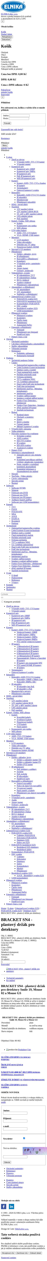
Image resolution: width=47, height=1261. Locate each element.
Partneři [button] (9, 504)
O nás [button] (8, 573)
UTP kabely (22, 724)
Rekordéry (10, 675)
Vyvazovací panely (24, 788)
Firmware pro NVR (19, 495)
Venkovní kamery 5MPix (27, 637)
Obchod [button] (9, 339)
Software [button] (10, 485)
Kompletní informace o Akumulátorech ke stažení (27, 470)
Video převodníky (24, 242)
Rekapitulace (7, 37)
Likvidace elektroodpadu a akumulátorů (27, 344)
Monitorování (22, 200)
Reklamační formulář (25, 356)
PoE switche (22, 774)
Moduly (20, 868)
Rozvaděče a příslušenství (27, 259)
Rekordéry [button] (15, 193)
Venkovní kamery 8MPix (27, 639)
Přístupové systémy (25, 315)
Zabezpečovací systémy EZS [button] (23, 296)
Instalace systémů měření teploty (30, 398)
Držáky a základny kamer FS (29, 762)
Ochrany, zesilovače (25, 270)
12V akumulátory (24, 292)
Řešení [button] (14, 412)
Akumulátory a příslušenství (17, 821)
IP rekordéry (22, 197)
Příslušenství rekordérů (26, 202)
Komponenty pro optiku (27, 226)
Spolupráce (11, 587)
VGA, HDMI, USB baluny (28, 235)
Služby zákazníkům (19, 346)
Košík (3, 32)
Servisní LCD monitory (21, 249)
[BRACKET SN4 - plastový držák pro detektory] (26, 971)
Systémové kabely (24, 720)
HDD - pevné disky (19, 204)
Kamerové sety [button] (17, 167)
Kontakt (9, 585)
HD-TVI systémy (24, 441)
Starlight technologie (25, 410)
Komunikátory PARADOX (28, 304)
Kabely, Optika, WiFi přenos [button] (23, 221)
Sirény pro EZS (23, 842)
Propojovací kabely (25, 722)
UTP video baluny (13, 734)
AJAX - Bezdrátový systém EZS (30, 875)
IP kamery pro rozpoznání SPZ (29, 663)
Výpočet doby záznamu (21, 429)
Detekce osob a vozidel (26, 370)
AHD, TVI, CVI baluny (27, 233)
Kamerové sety (12, 613)
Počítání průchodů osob (26, 374)
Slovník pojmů (17, 481)
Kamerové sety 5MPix (26, 171)
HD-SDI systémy (24, 445)
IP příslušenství (23, 256)
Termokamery (22, 188)
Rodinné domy (23, 415)
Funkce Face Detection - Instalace (31, 405)
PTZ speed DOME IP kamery (29, 665)
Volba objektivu (18, 431)
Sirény (19, 864)
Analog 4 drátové (24, 282)
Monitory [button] (15, 237)
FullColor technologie (26, 386)
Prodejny (10, 1180)
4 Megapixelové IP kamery (28, 649)
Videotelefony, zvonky (15, 807)
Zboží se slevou (12, 606)
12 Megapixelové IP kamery (28, 656)
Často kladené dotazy (15, 1182)
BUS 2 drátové (23, 280)
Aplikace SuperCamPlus (21, 500)
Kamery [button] (14, 181)
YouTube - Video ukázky (21, 476)
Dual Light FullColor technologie (30, 384)
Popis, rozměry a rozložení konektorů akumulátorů (28, 465)
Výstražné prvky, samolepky (28, 263)
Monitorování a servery (21, 691)
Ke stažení (10, 980)
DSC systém (22, 306)
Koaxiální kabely (24, 717)
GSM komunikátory (25, 311)
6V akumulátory (23, 289)
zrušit (3, 1102)
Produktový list (24, 1049)
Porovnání (5, 94)
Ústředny (20, 857)
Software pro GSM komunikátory (25, 502)
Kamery (9, 627)
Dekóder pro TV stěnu (26, 244)
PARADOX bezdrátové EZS (29, 301)
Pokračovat (5, 90)
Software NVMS (18, 488)
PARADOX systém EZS (27, 299)
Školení (14, 483)
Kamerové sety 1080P (26, 169)
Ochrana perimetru (24, 377)
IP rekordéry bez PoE (25, 686)
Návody (14, 474)
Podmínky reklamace (25, 353)
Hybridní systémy (24, 436)
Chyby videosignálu (19, 478)
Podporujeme (16, 578)
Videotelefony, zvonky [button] (20, 273)
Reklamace (10, 1171)
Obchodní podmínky (20, 341)
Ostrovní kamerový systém (28, 190)
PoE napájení (22, 218)
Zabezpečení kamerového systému (31, 365)
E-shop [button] (9, 157)
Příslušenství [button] (16, 252)
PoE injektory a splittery (27, 769)
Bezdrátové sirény (24, 849)
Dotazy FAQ (16, 450)
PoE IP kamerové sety (26, 176)
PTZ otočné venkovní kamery (29, 642)
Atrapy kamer (22, 268)
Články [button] (14, 363)
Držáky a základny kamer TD (29, 760)
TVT (13, 507)
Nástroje (14, 490)
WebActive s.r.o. (22, 1229)
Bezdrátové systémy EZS (27, 308)
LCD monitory (23, 240)
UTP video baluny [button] (19, 230)
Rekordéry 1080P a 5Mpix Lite (29, 679)
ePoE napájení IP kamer (26, 408)
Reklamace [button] (16, 351)
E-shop (11, 908)
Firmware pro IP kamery (21, 497)
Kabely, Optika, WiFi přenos (18, 712)
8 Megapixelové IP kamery (28, 653)
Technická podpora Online (22, 360)
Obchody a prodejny (25, 417)
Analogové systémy (25, 448)
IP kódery (21, 668)
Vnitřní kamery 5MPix (26, 634)
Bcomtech (15, 521)
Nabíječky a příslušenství (27, 294)
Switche (20, 771)
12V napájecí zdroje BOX (27, 211)
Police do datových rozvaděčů (29, 786)
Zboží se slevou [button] (17, 159)
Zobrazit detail (35, 1253)
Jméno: (6, 115)
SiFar (13, 514)
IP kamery (21, 185)
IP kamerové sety (24, 174)
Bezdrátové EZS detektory (28, 847)
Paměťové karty (23, 334)
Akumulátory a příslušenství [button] (23, 287)
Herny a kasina (23, 422)
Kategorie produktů (12, 602)
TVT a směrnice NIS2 (26, 379)
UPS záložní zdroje (25, 216)
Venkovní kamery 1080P (27, 632)
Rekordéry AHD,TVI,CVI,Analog (31, 195)
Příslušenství (22, 322)
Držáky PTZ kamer (25, 764)
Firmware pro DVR (19, 493)
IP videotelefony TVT (26, 275)
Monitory (10, 741)
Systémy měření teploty (26, 396)
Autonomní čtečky (24, 325)
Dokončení (6, 40)
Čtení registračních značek (27, 372)
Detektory (21, 861)
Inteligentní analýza (25, 393)
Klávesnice (21, 859)
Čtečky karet (22, 320)
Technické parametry (15, 978)
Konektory (21, 261)
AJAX (14, 516)
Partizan (14, 523)
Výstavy (14, 582)
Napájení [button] (15, 207)
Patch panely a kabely (26, 790)
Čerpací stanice (23, 424)
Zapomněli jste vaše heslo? (12, 129)
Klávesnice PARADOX (27, 838)
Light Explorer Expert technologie (31, 367)
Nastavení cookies (8, 1258)
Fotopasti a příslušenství (16, 894)
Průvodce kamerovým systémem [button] (24, 433)
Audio (19, 266)
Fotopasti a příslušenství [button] (21, 327)
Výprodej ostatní (23, 164)
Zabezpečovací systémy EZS (18, 831)
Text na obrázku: (10, 1148)
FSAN (14, 509)
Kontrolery (21, 318)
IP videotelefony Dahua (26, 278)
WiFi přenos (22, 228)
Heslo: (5, 118)
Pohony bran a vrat (19, 337)
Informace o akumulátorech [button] (22, 452)
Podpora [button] (9, 358)
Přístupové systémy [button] (19, 313)
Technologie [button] (11, 526)
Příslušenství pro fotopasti (27, 332)
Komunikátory (23, 866)
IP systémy (21, 443)
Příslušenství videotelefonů (28, 285)
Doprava (9, 1173)
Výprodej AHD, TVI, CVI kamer (31, 162)
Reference (15, 580)
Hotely (19, 419)
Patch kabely (22, 727)
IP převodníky (22, 776)
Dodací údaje (6, 34)
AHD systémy (23, 438)
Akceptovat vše (8, 1253)
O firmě (14, 575)
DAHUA (15, 519)
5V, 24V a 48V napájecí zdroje (29, 214)
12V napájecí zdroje (25, 209)
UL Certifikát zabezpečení (27, 382)
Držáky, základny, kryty (26, 254)
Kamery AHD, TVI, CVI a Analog (31, 183)
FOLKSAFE (16, 511)
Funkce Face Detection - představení (26, 563)
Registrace (5, 138)
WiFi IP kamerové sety (26, 178)
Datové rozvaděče (24, 783)
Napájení (10, 698)
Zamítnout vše (22, 1253)
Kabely (20, 223)
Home (3, 908)
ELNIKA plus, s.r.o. (9, 14)
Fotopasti (20, 330)
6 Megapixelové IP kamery (28, 651)
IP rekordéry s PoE (24, 689)
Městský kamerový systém (28, 426)
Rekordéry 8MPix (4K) (26, 682)
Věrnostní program (19, 348)
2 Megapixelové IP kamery (28, 646)
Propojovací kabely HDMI (28, 247)
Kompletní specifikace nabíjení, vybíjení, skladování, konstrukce (30, 460)
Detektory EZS (23, 840)
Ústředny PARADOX (26, 835)
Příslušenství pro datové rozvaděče (31, 793)
